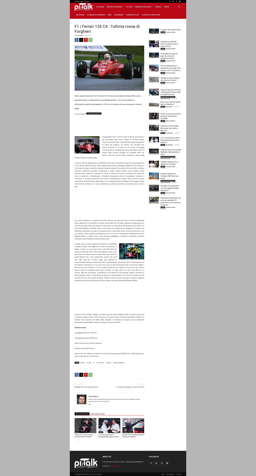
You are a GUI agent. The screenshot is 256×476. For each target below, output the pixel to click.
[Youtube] (179, 1)
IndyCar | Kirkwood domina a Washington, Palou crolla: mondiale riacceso (170, 92)
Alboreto (82, 362)
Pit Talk (129, 7)
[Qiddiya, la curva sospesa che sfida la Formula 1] (154, 79)
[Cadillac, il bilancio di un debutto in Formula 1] (154, 164)
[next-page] (79, 441)
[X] (176, 1)
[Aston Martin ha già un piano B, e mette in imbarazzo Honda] (154, 55)
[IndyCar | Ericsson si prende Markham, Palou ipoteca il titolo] (154, 151)
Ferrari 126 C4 (100, 362)
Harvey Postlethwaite (118, 362)
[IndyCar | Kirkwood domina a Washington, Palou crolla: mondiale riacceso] (154, 92)
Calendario (118, 15)
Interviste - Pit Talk (127, 432)
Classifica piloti (132, 15)
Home (76, 22)
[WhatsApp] (90, 40)
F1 (93, 362)
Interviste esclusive (143, 7)
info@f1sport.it (115, 466)
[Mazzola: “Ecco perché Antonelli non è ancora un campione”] (133, 425)
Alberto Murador (170, 121)
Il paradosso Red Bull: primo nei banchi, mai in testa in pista (169, 44)
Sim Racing (80, 15)
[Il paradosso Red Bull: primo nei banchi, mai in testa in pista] (154, 43)
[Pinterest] (86, 40)
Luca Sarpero (80, 35)
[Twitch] (173, 1)
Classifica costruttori (151, 15)
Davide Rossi (169, 133)
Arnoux (89, 362)
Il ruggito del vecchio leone (170, 30)
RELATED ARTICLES (82, 414)
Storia (166, 7)
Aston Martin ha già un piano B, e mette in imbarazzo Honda (169, 56)
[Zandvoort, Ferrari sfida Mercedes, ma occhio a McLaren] (154, 128)
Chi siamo (100, 7)
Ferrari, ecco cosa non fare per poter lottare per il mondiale (170, 116)
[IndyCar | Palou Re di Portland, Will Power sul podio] (154, 176)
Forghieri (108, 362)
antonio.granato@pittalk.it (135, 462)
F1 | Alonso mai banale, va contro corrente (130, 387)
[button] (179, 7)
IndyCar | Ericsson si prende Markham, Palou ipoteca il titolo (170, 152)
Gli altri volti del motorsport (168, 97)
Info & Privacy (170, 474)
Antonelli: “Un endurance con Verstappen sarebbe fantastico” (169, 188)
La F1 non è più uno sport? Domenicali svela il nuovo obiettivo (170, 140)
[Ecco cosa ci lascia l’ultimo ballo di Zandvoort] (154, 103)
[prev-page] (76, 441)
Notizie (82, 22)
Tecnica (158, 7)
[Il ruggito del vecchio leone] (154, 31)
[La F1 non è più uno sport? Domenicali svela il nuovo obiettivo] (109, 425)
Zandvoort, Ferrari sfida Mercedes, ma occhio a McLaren (169, 128)
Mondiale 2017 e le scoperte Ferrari (86, 387)
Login (163, 474)
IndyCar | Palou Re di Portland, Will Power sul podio (169, 176)
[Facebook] (170, 1)
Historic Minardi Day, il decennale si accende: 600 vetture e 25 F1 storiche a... (170, 68)
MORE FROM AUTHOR (98, 414)
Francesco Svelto (170, 32)
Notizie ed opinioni (114, 7)
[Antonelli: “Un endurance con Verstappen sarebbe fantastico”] (154, 188)
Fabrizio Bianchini (165, 98)
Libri (109, 15)
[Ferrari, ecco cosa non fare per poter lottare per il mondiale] (85, 425)
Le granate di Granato (96, 15)
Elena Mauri (169, 106)
